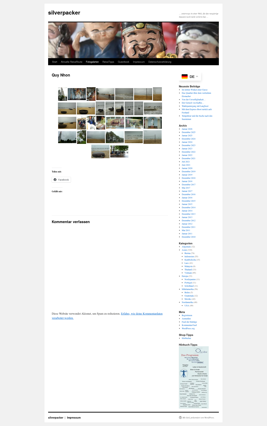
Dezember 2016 (188, 194)
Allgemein (186, 246)
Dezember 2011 (188, 226)
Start (54, 61)
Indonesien (189, 256)
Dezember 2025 (188, 132)
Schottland (189, 285)
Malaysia (188, 266)
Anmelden (186, 318)
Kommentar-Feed (189, 325)
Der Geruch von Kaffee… (193, 102)
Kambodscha (190, 259)
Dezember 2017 (188, 184)
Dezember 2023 (188, 145)
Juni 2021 (186, 164)
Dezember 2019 (188, 171)
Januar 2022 (187, 155)
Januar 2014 (187, 210)
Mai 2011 (186, 230)
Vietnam (188, 272)
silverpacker (64, 12)
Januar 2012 (187, 223)
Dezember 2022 (188, 151)
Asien (184, 249)
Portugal (188, 282)
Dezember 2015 (188, 200)
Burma (187, 253)
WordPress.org (188, 328)
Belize (187, 292)
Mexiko (188, 298)
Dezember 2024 (188, 138)
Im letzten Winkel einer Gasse (194, 89)
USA (187, 305)
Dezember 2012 (188, 220)
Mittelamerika (188, 289)
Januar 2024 (187, 141)
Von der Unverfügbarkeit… (194, 99)
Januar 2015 (187, 204)
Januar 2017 (187, 190)
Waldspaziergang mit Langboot (195, 105)
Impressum (139, 61)
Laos (187, 262)
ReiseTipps (108, 61)
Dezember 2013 (188, 213)
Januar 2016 (187, 197)
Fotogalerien (92, 61)
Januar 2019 (187, 174)
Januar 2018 (187, 181)
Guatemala (189, 295)
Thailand (188, 269)
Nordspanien (190, 279)
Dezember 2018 (188, 177)
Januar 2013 (187, 217)
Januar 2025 (187, 135)
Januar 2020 (187, 168)
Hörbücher (186, 338)
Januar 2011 (187, 233)
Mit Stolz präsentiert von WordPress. (199, 417)
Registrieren (187, 315)
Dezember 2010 (188, 236)
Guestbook (123, 61)
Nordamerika (187, 302)
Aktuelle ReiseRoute (71, 61)
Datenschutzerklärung (159, 61)
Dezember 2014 (188, 207)
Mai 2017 (186, 187)
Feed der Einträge (189, 321)
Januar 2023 (187, 148)
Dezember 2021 (188, 158)
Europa (185, 275)
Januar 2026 (187, 128)
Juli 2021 (186, 161)
